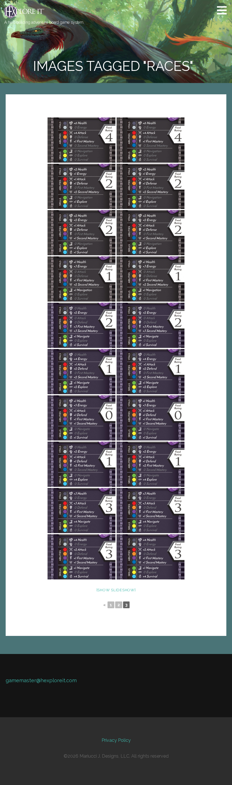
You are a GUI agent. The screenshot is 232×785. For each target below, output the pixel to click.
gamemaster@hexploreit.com (41, 680)
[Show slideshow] (116, 590)
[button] (224, 10)
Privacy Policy (116, 740)
